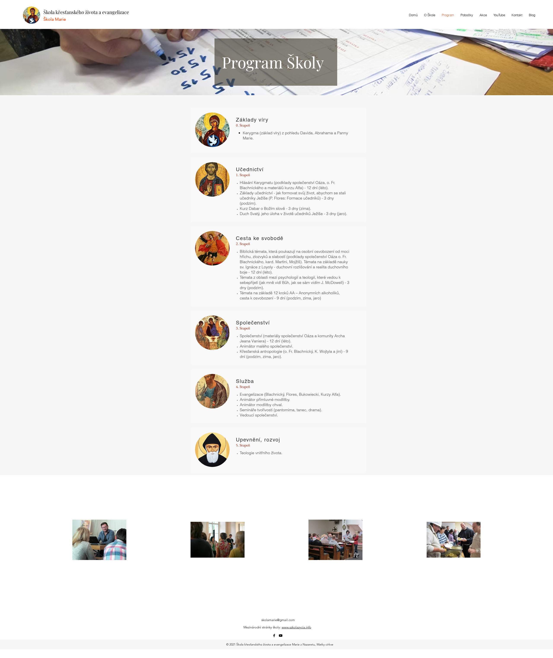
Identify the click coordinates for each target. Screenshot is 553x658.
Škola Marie (54, 19)
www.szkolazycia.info (296, 627)
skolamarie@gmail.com (278, 620)
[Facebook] (274, 635)
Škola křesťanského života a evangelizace (86, 12)
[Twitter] (280, 635)
